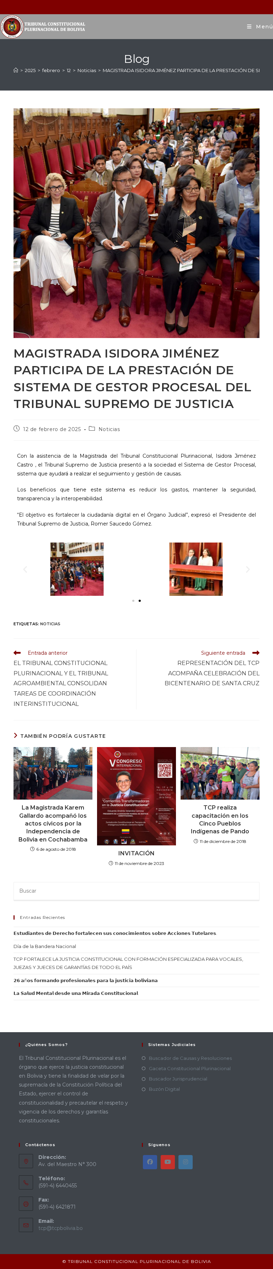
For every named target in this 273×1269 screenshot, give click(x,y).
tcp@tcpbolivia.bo (60, 1228)
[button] (25, 569)
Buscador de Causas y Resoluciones (190, 1058)
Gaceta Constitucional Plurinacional (190, 1068)
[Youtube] (168, 1162)
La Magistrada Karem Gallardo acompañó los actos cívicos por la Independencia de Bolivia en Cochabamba (52, 823)
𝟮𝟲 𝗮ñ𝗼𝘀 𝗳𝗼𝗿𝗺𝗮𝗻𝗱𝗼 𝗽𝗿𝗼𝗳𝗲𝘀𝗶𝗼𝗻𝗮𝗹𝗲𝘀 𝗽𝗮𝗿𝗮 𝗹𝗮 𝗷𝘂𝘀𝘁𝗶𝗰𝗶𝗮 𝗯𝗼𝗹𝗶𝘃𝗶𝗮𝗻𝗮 (86, 980)
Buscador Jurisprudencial (178, 1079)
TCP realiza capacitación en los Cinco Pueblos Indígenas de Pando (220, 819)
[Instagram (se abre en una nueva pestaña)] (137, 6)
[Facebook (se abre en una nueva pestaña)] (128, 6)
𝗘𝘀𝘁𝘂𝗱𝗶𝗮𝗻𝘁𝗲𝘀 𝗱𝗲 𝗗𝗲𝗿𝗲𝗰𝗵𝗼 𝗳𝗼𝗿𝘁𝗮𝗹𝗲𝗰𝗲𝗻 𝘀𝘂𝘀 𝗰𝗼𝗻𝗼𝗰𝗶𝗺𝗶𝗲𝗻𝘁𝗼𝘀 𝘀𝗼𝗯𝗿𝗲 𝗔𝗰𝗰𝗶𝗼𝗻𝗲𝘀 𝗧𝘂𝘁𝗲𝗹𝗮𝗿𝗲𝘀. (115, 933)
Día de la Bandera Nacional (45, 946)
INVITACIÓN (136, 853)
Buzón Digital (164, 1089)
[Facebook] (150, 1162)
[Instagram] (185, 1162)
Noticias (109, 429)
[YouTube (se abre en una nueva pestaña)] (146, 6)
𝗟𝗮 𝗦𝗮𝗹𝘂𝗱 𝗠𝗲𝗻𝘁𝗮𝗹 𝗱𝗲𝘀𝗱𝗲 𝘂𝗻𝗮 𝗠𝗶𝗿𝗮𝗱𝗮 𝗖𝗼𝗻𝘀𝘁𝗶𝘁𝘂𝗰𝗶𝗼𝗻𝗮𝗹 (76, 993)
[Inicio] (16, 70)
